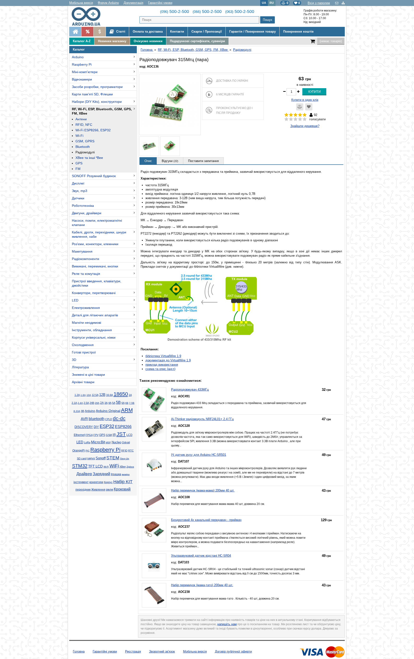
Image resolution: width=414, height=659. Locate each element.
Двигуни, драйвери (86, 213)
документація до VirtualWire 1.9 (168, 360)
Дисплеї (78, 183)
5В (118, 402)
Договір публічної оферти (233, 651)
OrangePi (78, 450)
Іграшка (116, 474)
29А (97, 403)
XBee (123, 466)
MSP (108, 442)
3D (74, 360)
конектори (96, 482)
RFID (124, 450)
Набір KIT (122, 481)
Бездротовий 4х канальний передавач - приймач (206, 520)
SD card (81, 458)
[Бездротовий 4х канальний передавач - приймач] (154, 530)
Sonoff (101, 458)
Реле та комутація (86, 274)
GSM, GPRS (84, 141)
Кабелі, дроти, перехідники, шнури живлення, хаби (99, 234)
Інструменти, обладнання (92, 330)
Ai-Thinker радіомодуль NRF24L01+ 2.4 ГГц (202, 419)
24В (92, 402)
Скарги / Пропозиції (206, 31)
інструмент (81, 482)
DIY (96, 427)
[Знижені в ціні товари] (99, 31)
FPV (95, 435)
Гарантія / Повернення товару (252, 31)
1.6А (83, 395)
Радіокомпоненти (85, 259)
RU (272, 2)
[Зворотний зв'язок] (337, 3)
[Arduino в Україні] (90, 16)
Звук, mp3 (79, 191)
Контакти (177, 31)
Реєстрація (133, 651)
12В (102, 395)
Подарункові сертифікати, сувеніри (197, 41)
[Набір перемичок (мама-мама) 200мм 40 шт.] (154, 501)
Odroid (126, 442)
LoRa (87, 442)
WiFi (114, 465)
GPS (78, 163)
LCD (129, 434)
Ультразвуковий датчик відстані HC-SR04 (201, 555)
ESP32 (107, 426)
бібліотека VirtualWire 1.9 (163, 356)
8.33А (77, 411)
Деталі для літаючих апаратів (95, 315)
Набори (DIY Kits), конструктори (97, 102)
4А (109, 402)
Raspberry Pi (82, 64)
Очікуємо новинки (148, 41)
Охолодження (83, 345)
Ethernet (79, 435)
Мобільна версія (81, 3)
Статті (120, 31)
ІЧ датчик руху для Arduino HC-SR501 (198, 455)
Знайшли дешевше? (304, 126)
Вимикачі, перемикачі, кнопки (95, 266)
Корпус (108, 482)
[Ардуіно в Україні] (75, 31)
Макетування (82, 251)
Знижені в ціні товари (88, 374)
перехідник (83, 489)
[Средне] (295, 119)
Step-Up (124, 458)
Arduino (78, 57)
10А (88, 395)
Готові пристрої (84, 352)
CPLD (108, 419)
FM (77, 169)
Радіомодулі (85, 152)
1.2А (77, 394)
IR (114, 435)
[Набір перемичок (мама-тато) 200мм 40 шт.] (154, 595)
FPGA (89, 435)
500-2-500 (174, 11)
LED (75, 300)
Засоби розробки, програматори (97, 87)
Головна (79, 651)
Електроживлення (86, 308)
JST (121, 434)
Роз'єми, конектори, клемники (95, 244)
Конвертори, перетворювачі (93, 293)
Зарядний (101, 474)
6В (126, 403)
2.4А (80, 403)
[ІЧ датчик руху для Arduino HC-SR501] (154, 465)
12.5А (95, 394)
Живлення (98, 489)
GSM (109, 435)
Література (80, 367)
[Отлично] (305, 119)
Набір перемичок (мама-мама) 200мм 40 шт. (203, 490)
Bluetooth (82, 147)
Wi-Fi (79, 136)
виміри (126, 474)
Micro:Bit (98, 442)
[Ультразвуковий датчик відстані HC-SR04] (154, 566)
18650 (121, 394)
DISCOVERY (84, 427)
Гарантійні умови (160, 3)
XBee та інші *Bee (89, 158)
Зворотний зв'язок (162, 651)
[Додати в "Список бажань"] (308, 106)
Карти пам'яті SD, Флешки (92, 94)
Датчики (78, 198)
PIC (88, 450)
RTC (131, 450)
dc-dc (119, 418)
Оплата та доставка (148, 31)
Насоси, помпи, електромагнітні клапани (97, 223)
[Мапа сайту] (343, 3)
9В (82, 411)
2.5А (86, 402)
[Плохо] (291, 119)
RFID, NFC (83, 125)
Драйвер (84, 474)
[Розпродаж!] (87, 31)
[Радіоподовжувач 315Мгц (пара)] (170, 104)
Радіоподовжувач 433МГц (190, 389)
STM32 (79, 465)
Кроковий (122, 489)
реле (109, 489)
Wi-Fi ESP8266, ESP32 (93, 130)
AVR (84, 419)
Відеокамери (82, 79)
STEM (112, 457)
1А (130, 394)
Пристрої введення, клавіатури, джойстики (96, 283)
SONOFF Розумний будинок (94, 176)
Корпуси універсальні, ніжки (93, 337)
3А (106, 402)
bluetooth (96, 419)
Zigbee (130, 466)
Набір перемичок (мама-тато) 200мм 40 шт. (202, 585)
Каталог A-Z (82, 41)
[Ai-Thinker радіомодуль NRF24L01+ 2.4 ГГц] (154, 429)
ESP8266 (123, 427)
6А (123, 402)
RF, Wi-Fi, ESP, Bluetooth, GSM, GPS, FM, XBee (102, 111)
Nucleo (116, 442)
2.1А (74, 402)
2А (102, 403)
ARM (127, 410)
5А (113, 402)
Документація (133, 3)
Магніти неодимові (86, 322)
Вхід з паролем (319, 3)
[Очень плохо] (286, 119)
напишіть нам (227, 624)
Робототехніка (83, 206)
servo (91, 458)
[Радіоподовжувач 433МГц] (154, 400)
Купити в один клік (304, 100)
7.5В (131, 403)
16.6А (109, 394)
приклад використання (161, 364)
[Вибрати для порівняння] (299, 106)
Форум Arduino (108, 3)
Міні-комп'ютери (85, 72)
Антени (81, 119)
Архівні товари (83, 382)
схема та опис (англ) (160, 369)
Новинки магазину (112, 41)
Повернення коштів (298, 31)
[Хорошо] (300, 119)
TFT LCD (95, 466)
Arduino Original (108, 411)
